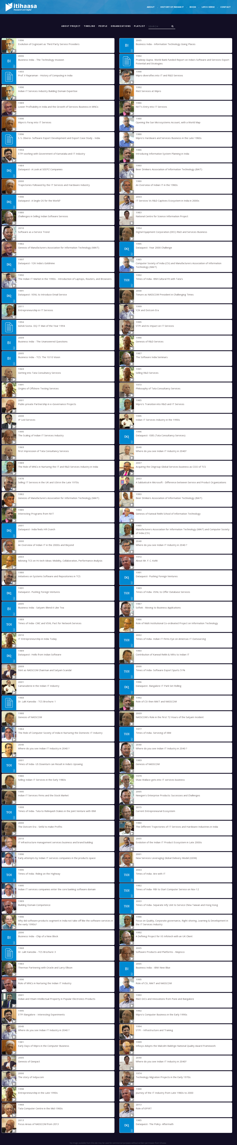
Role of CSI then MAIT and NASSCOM (156, 701)
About (151, 6)
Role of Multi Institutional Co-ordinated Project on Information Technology (177, 623)
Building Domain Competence (34, 905)
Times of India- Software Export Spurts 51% (160, 670)
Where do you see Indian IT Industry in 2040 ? (161, 545)
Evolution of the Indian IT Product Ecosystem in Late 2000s (169, 842)
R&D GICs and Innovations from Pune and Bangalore (165, 998)
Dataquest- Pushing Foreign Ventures (157, 576)
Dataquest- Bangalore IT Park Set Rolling (158, 685)
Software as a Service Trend (33, 231)
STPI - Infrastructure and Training (154, 1030)
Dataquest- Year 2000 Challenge (154, 247)
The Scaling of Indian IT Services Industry (41, 435)
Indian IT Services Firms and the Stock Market (43, 795)
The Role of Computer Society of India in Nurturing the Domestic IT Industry (60, 732)
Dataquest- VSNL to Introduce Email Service (42, 294)
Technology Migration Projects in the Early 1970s (163, 1077)
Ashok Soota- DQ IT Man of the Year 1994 (41, 325)
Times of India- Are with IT (150, 873)
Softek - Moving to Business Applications (158, 607)
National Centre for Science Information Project (162, 216)
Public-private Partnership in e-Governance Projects (47, 404)
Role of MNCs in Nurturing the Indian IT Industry (44, 983)
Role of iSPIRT (144, 1108)
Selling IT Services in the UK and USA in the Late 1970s (48, 482)
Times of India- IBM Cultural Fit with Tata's (159, 278)
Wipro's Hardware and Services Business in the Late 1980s (169, 138)
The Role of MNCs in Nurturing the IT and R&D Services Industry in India (58, 466)
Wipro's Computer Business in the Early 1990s (161, 1014)
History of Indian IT (172, 6)
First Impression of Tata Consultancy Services (43, 451)
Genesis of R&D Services (149, 341)
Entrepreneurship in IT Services (35, 310)
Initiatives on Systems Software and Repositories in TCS (49, 576)
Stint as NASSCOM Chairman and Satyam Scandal (44, 670)
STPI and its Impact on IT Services (155, 325)
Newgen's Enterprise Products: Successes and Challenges (168, 795)
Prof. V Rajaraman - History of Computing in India (45, 75)
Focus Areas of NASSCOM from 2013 (38, 1124)
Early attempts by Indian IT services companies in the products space (57, 858)
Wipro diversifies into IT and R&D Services (159, 75)
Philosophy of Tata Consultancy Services (158, 388)
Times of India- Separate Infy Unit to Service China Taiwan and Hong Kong (177, 905)
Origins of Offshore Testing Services (38, 388)
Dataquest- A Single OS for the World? (39, 200)
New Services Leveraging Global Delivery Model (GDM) (166, 858)
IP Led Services (26, 419)
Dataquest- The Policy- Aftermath (154, 1124)
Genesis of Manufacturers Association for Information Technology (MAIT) (58, 247)
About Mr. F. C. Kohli (147, 560)
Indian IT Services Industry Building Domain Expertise (47, 91)
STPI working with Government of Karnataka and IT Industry (51, 153)
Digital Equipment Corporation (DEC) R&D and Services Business (171, 231)
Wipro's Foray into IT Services (34, 122)
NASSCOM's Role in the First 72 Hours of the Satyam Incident (170, 717)
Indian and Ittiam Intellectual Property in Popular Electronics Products (56, 998)
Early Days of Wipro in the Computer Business (43, 1045)
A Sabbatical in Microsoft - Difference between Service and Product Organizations (181, 482)
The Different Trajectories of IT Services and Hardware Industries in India (177, 826)
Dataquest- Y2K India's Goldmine (36, 263)
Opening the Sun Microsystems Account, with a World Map (168, 122)
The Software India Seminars (152, 357)
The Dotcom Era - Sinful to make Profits (40, 826)
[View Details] (9, 45)
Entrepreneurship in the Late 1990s (38, 1092)
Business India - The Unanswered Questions (43, 341)
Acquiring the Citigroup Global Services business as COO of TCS (171, 466)
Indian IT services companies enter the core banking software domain (57, 889)
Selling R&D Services (147, 372)
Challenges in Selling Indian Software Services (43, 216)
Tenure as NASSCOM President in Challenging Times (165, 294)
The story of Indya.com (31, 1077)
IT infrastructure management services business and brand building (55, 842)
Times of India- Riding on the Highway (39, 873)
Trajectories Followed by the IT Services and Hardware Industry (54, 185)
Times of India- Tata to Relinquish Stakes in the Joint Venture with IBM (57, 811)
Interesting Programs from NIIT (36, 513)
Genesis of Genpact (29, 1061)
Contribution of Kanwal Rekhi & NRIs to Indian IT (162, 654)
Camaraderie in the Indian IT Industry (38, 685)
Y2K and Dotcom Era (147, 310)
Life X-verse (208, 6)
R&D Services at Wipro (148, 91)
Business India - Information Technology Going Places (165, 44)
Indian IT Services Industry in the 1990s (158, 419)
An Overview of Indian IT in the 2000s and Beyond (46, 545)
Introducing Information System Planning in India (162, 153)
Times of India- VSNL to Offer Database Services (163, 591)
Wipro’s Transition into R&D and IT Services (160, 404)
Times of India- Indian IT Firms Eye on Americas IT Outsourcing (171, 638)
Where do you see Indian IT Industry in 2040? (161, 451)
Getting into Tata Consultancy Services (39, 372)
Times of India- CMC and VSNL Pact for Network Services (49, 623)
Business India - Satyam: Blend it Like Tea (41, 607)
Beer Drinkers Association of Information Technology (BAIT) (169, 169)
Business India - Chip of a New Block (38, 936)
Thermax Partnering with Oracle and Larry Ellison (45, 967)
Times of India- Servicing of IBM (153, 732)
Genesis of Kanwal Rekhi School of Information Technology (168, 513)
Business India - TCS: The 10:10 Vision (39, 357)
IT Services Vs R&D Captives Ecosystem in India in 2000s (167, 200)
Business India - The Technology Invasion (41, 59)
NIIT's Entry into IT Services (151, 106)
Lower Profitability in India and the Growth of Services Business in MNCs (58, 106)
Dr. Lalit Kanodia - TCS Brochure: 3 (37, 951)
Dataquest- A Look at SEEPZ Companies (40, 169)
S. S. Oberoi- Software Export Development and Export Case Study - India (59, 138)
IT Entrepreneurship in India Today (37, 638)
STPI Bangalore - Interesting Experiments (41, 1014)
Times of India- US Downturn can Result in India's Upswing (50, 764)
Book (193, 6)
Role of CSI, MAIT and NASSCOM (154, 983)
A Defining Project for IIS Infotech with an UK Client (164, 936)
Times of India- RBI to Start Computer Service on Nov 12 (167, 889)
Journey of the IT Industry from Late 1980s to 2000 (164, 1092)
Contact (225, 6)
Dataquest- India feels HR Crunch (36, 529)
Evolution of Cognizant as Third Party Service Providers (48, 44)
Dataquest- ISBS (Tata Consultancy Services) (160, 435)
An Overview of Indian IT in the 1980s (157, 185)
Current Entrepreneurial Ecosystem (155, 811)
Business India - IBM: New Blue (153, 967)
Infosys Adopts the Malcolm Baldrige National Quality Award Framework (176, 1045)
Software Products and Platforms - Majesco (160, 951)
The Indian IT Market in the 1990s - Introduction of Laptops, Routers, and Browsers (65, 278)
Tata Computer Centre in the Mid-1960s (40, 1108)
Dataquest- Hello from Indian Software (39, 654)
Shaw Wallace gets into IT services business (160, 779)
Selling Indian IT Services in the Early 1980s (42, 779)
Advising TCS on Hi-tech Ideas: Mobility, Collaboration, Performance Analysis (60, 560)
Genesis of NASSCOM (30, 717)
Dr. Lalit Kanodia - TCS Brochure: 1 (37, 701)
